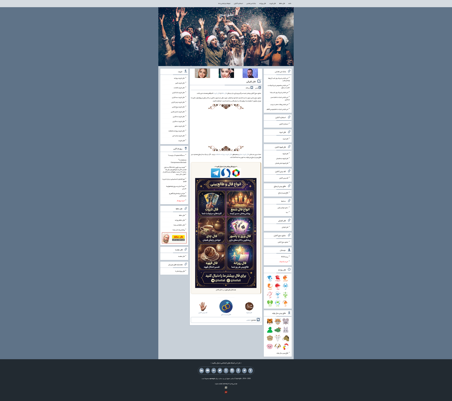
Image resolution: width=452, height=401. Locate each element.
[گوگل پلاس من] (213, 370)
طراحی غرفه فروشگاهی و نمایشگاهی (177, 194)
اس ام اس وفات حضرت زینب (279, 104)
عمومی (248, 320)
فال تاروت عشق (244, 154)
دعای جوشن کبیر (282, 207)
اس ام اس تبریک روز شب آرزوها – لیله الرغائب (279, 79)
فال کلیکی (251, 81)
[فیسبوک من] (238, 370)
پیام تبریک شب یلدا (179, 229)
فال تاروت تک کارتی (178, 92)
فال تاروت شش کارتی (178, 111)
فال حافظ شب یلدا (179, 225)
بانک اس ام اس (251, 3)
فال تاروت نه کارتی (179, 116)
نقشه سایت (218, 383)
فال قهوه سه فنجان (282, 158)
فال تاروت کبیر (180, 82)
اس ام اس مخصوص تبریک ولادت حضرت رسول (279, 86)
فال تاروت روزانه (179, 78)
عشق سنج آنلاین (283, 241)
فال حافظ (282, 3)
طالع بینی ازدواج (283, 192)
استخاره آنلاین (238, 3)
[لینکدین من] (201, 370)
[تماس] (226, 370)
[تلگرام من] (244, 370)
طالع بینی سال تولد (282, 352)
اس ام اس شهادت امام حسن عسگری (280, 98)
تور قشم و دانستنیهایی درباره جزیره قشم (174, 180)
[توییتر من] (220, 370)
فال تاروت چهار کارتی (178, 102)
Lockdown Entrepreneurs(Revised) (178, 161)
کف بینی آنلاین (283, 178)
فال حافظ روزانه (180, 220)
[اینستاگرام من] (232, 370)
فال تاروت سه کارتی (178, 97)
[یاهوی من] (250, 370)
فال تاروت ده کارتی (179, 121)
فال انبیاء (285, 138)
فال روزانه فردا (180, 271)
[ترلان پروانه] (226, 73)
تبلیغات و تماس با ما (224, 3)
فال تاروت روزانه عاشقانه (224, 154)
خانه (289, 3)
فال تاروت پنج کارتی (178, 106)
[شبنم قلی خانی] (202, 73)
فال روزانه (262, 3)
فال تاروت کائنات (179, 87)
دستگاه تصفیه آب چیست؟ (176, 155)
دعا (287, 212)
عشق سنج (227, 14)
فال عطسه (181, 256)
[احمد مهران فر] (250, 73)
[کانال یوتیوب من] (207, 370)
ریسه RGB (284, 256)
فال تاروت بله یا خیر (178, 135)
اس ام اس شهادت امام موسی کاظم (277, 109)
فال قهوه (285, 153)
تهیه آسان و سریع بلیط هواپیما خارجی (176, 187)
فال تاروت (272, 3)
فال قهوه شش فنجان (281, 163)
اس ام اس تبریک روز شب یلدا (279, 92)
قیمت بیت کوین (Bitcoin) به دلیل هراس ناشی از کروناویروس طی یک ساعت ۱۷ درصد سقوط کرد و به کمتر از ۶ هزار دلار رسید (174, 170)
